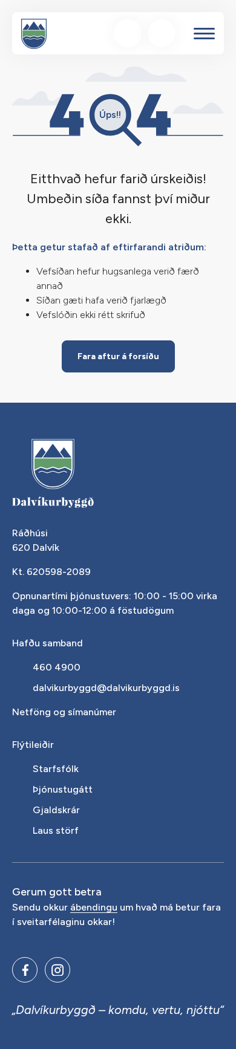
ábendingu (93, 908)
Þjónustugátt (63, 789)
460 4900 (56, 667)
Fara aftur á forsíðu (118, 356)
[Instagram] (57, 969)
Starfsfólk (56, 769)
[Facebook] (25, 969)
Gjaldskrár (56, 810)
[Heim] (34, 34)
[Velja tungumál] (161, 33)
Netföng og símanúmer (64, 712)
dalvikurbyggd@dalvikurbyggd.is (106, 687)
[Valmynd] (204, 33)
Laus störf (56, 830)
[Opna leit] (128, 33)
